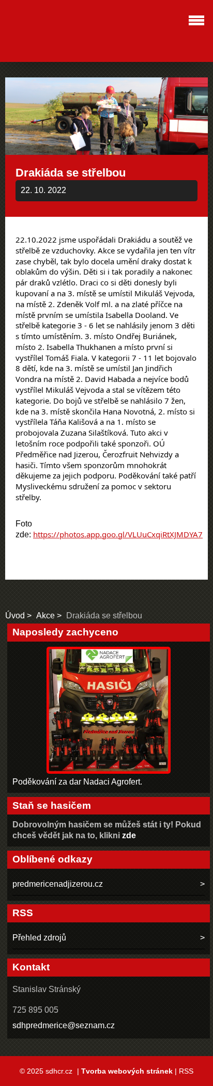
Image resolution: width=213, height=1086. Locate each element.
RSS (186, 1071)
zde (129, 835)
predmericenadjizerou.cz (57, 884)
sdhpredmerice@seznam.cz (63, 1025)
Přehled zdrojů (39, 937)
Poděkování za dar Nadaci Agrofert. (77, 781)
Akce (46, 615)
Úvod (15, 615)
